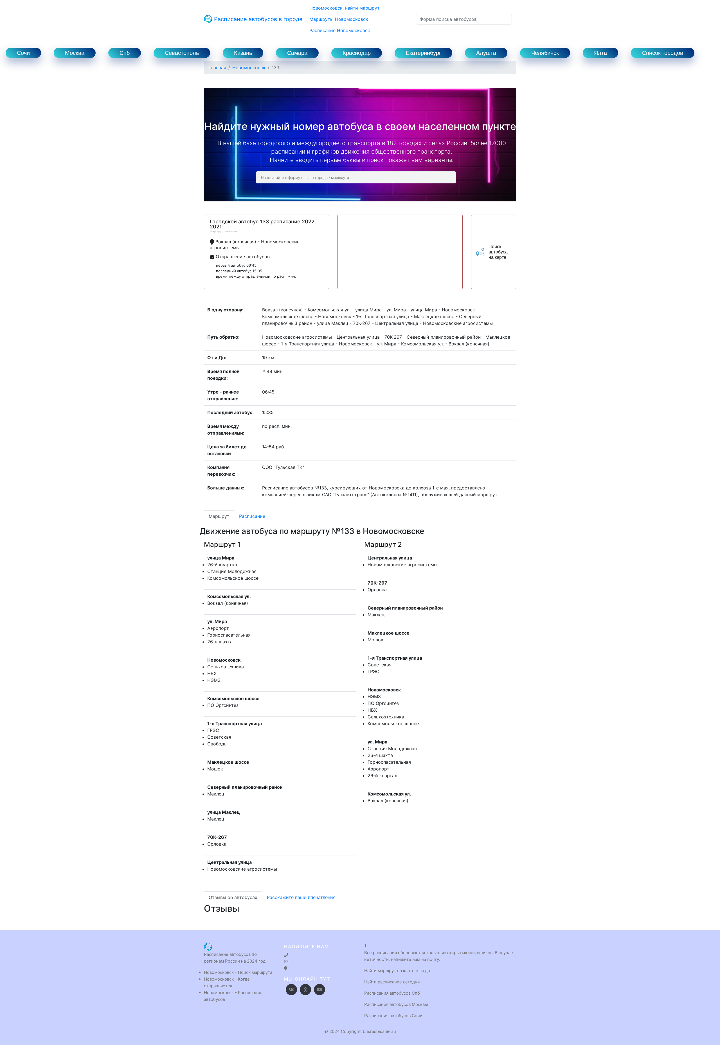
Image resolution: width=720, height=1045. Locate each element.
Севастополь (182, 53)
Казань (243, 53)
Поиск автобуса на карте (498, 252)
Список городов (662, 53)
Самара (297, 53)
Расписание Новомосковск (339, 30)
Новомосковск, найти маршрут (344, 8)
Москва (74, 53)
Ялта (600, 53)
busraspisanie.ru (379, 1031)
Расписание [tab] (252, 516)
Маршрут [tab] (219, 516)
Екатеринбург (423, 53)
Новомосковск (249, 67)
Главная (217, 67)
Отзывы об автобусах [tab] (233, 897)
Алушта (486, 53)
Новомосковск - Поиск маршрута (238, 972)
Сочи (23, 53)
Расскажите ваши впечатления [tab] (301, 897)
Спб (125, 53)
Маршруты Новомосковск (338, 19)
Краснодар (357, 53)
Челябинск (545, 53)
